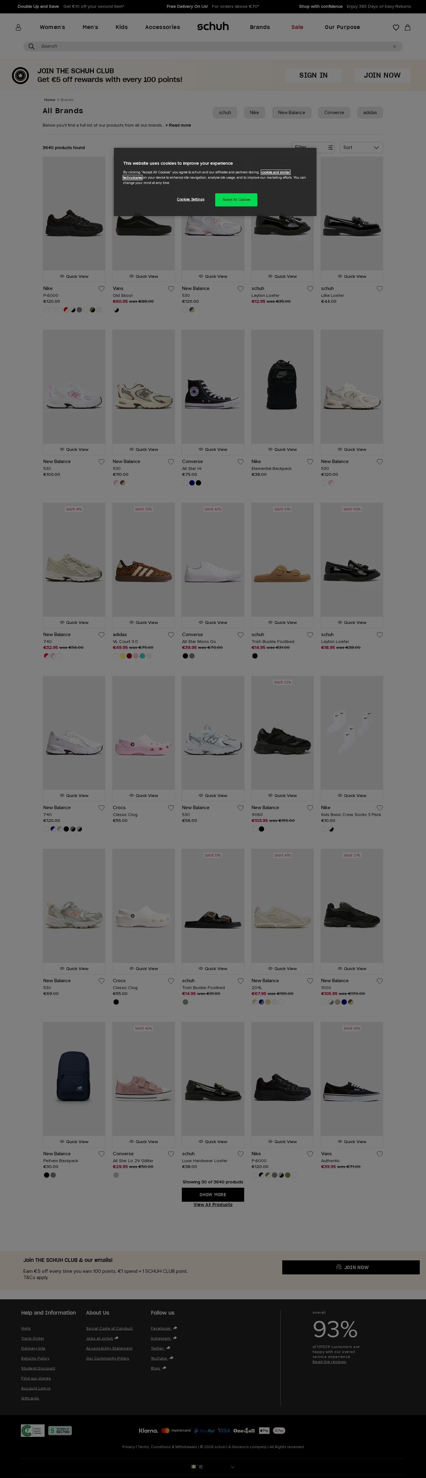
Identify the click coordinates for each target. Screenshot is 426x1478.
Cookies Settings (190, 199)
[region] (215, 182)
